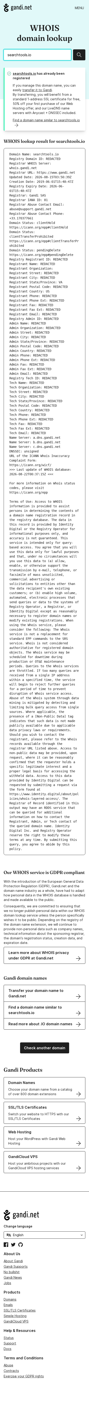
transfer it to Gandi (37, 90)
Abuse (8, 1365)
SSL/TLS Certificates (20, 1310)
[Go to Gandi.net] (18, 8)
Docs (7, 1349)
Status (9, 1338)
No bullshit (12, 1272)
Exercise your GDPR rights (24, 1376)
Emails (8, 1305)
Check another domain (44, 1048)
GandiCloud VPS (16, 1321)
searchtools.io (24, 73)
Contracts (11, 1371)
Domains (10, 1299)
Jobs (7, 1283)
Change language (18, 1226)
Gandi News (13, 1277)
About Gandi (13, 1261)
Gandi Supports (16, 1266)
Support (10, 1343)
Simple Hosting (15, 1316)
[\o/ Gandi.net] (44, 1215)
